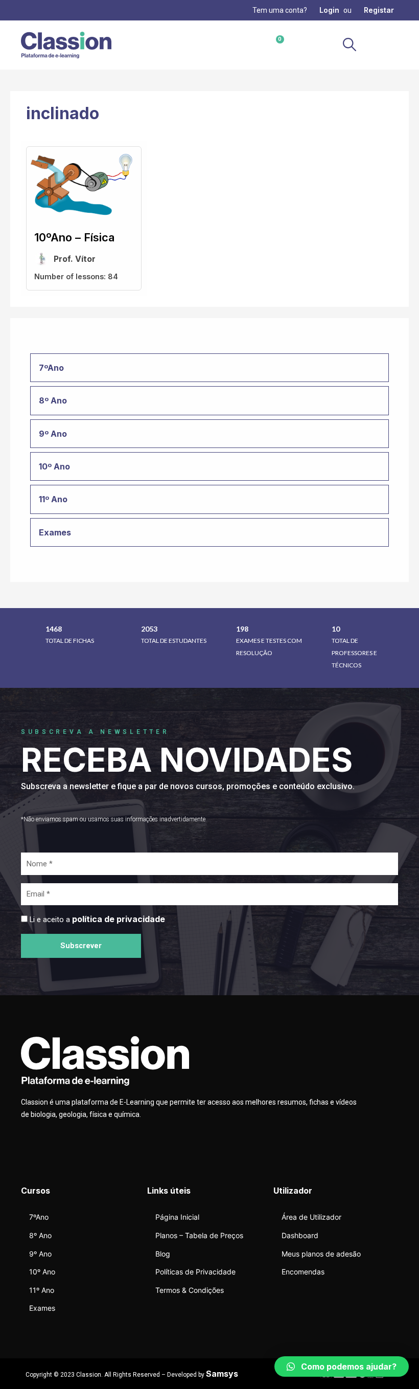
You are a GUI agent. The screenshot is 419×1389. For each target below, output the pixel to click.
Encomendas (303, 1271)
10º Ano (42, 1271)
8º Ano (40, 1235)
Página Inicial (177, 1217)
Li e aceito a (97, 919)
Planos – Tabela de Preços (199, 1235)
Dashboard (300, 1235)
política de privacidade (118, 919)
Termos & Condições (189, 1290)
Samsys (222, 1374)
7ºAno (39, 1217)
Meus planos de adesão (321, 1253)
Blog (162, 1253)
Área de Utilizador (311, 1217)
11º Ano (41, 1290)
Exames (42, 1308)
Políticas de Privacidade (195, 1271)
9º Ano (40, 1253)
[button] (389, 45)
